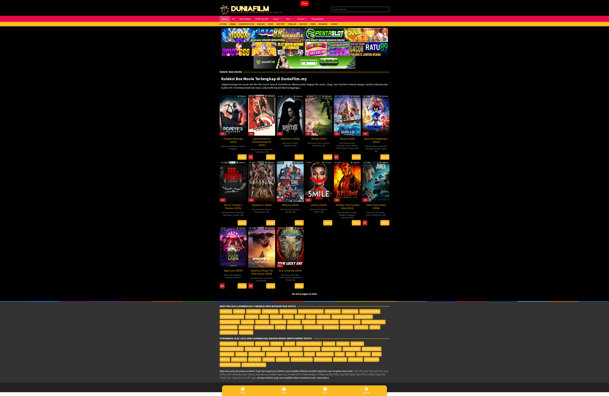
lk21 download (294, 327)
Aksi (252, 149)
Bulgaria (351, 215)
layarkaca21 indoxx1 (350, 322)
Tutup (304, 3)
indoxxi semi (262, 322)
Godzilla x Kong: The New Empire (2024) (262, 272)
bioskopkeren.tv (270, 311)
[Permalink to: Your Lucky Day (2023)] (290, 246)
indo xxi (310, 316)
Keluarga (340, 145)
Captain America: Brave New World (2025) (261, 142)
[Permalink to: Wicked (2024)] (318, 114)
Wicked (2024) (318, 138)
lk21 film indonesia (313, 327)
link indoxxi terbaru (264, 327)
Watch (242, 157)
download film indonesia (232, 316)
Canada (351, 148)
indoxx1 (299, 316)
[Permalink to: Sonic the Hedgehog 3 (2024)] (376, 114)
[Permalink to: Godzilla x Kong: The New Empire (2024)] (261, 246)
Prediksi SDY (294, 374)
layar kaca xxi (246, 327)
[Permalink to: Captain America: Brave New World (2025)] (261, 114)
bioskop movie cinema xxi (311, 311)
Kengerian (234, 146)
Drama (319, 143)
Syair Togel (231, 377)
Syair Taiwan (248, 374)
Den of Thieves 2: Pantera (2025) (233, 206)
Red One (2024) (290, 204)
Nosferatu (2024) (290, 138)
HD (222, 133)
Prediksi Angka (308, 374)
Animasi (342, 143)
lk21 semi (375, 327)
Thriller (288, 280)
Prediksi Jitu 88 (324, 374)
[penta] (346, 34)
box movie (225, 146)
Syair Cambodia (233, 374)
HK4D (335, 374)
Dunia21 (288, 277)
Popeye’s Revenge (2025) (233, 140)
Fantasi (294, 143)
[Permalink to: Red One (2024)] (290, 181)
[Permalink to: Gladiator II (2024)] (261, 181)
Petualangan (341, 148)
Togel (351, 374)
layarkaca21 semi (228, 327)
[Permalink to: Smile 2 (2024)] (318, 181)
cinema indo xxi (350, 311)
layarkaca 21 (308, 322)
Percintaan (316, 145)
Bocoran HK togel (247, 377)
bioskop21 (239, 311)
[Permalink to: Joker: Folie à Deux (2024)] (376, 181)
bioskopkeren (253, 311)
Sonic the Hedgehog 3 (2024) (376, 140)
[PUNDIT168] (304, 62)
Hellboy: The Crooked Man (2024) (347, 206)
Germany (345, 217)
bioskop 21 (226, 311)
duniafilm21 (252, 316)
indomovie (276, 316)
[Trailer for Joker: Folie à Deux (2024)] (364, 223)
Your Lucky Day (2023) (290, 270)
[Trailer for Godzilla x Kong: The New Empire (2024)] (250, 286)
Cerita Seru (259, 152)
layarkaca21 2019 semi (327, 322)
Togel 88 (343, 374)
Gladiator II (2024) (262, 204)
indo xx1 (288, 316)
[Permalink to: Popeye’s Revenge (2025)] (233, 114)
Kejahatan (227, 215)
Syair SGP (367, 371)
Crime (281, 277)
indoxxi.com (323, 316)
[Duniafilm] (252, 9)
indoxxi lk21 (247, 322)
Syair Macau (261, 374)
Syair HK (358, 371)
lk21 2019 (280, 327)
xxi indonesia (246, 332)
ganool (264, 316)
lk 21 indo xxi (361, 327)
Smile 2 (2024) (318, 204)
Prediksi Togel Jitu (277, 374)
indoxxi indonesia (363, 316)
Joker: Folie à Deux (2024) (376, 206)
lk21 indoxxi (346, 327)
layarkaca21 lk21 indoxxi (373, 322)
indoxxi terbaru (278, 322)
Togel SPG (360, 374)
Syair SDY (378, 371)
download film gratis (370, 311)
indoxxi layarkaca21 (229, 322)
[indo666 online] (262, 48)
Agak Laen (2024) (233, 270)
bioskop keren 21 (288, 311)
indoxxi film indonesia (342, 316)
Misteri (354, 145)
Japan (383, 149)
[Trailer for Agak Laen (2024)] (222, 286)
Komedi (348, 145)
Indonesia (237, 277)
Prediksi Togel (374, 374)
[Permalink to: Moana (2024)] (347, 114)
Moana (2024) (347, 138)
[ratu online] (346, 48)
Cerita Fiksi (268, 149)
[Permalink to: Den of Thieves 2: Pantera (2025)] (233, 181)
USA (266, 152)
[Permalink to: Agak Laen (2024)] (233, 246)
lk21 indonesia (331, 327)
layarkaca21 (294, 322)
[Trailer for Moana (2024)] (336, 157)
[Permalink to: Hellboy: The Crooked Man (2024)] (347, 181)
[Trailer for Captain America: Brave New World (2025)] (250, 157)
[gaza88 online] (262, 34)
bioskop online (332, 311)
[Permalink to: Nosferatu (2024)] (290, 114)
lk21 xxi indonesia (228, 332)
